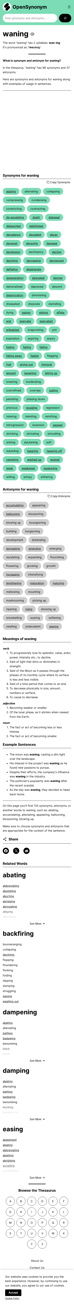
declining (12, 260)
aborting (8, 896)
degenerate (33, 269)
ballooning (13, 514)
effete (60, 312)
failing (27, 347)
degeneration (14, 278)
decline (56, 252)
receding (31, 407)
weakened (28, 468)
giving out (26, 364)
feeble (34, 355)
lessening (30, 373)
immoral (46, 364)
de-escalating (15, 217)
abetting (8, 1155)
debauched (13, 226)
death (36, 217)
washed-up (34, 459)
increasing (12, 574)
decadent (35, 234)
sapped (57, 425)
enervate (25, 321)
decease (51, 243)
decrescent (56, 260)
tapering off (54, 451)
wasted (55, 459)
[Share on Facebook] (6, 851)
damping (16, 1070)
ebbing (43, 312)
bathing (8, 1033)
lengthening (13, 583)
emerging (35, 548)
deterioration (14, 295)
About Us (37, 1260)
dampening (20, 1012)
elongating (13, 548)
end (8, 321)
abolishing (9, 891)
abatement (10, 1139)
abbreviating (11, 885)
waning (7, 996)
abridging (9, 901)
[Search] (65, 18)
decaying (32, 243)
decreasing (34, 260)
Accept (13, 1292)
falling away (14, 355)
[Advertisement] (37, 132)
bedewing (9, 1038)
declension (13, 252)
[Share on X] (16, 851)
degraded (38, 278)
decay (54, 234)
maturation (37, 583)
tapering (32, 451)
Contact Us (37, 1267)
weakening (50, 468)
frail (8, 364)
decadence (13, 234)
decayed (11, 243)
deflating (12, 269)
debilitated (36, 226)
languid (11, 373)
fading (10, 347)
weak (9, 468)
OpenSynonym (30, 7)
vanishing (12, 459)
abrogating (10, 906)
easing (26, 312)
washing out (11, 1001)
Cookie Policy (12, 1298)
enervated (46, 321)
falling (43, 347)
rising (28, 609)
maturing (58, 583)
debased (54, 217)
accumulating (15, 505)
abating (11, 191)
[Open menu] (69, 7)
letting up (51, 373)
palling (53, 390)
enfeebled (12, 330)
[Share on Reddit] (26, 851)
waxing (54, 626)
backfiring (18, 933)
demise (57, 278)
